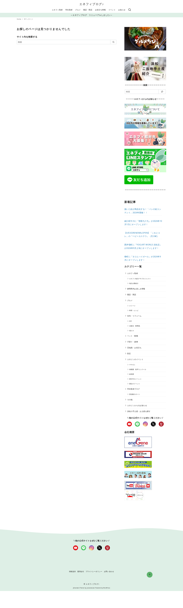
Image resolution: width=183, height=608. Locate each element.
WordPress (106, 588)
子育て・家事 (132, 342)
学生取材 (69, 10)
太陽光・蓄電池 (134, 326)
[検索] (129, 10)
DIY (130, 321)
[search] (113, 42)
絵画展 (131, 374)
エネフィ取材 (57, 10)
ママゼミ (132, 365)
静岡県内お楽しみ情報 (136, 289)
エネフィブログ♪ (91, 4)
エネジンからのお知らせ (137, 405)
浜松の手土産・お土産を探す (139, 411)
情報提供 (72, 571)
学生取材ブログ (133, 389)
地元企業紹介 (133, 283)
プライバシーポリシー (94, 571)
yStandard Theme (78, 588)
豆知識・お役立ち (134, 347)
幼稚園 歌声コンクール (137, 369)
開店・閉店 (87, 10)
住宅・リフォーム (134, 316)
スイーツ (132, 306)
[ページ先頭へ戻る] (149, 575)
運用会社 (80, 571)
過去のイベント (134, 384)
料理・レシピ (133, 310)
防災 (129, 353)
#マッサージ (28, 19)
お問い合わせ (109, 571)
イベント (112, 10)
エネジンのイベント (135, 359)
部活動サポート (134, 394)
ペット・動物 (132, 336)
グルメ (78, 10)
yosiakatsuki (91, 588)
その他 (130, 399)
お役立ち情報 (100, 10)
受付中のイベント (135, 379)
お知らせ (121, 10)
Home (19, 19)
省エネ (131, 331)
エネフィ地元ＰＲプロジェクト (140, 279)
